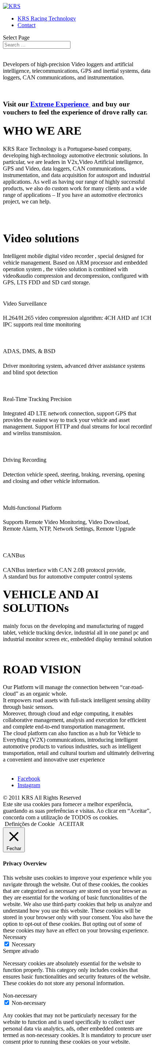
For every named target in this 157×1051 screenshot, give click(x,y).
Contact (26, 25)
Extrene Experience (60, 104)
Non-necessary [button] (20, 995)
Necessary (23, 944)
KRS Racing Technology (47, 18)
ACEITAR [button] (71, 824)
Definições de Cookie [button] (30, 824)
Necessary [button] (15, 937)
